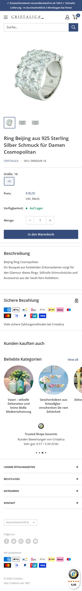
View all (73, 359)
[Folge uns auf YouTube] (35, 541)
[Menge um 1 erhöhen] (50, 220)
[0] (75, 17)
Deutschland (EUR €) (17, 522)
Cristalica (11, 161)
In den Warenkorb (41, 234)
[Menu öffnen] (6, 17)
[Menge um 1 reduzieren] (30, 220)
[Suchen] (73, 27)
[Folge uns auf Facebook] (6, 541)
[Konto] (67, 17)
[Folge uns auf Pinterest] (28, 541)
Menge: (9, 220)
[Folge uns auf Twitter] (13, 541)
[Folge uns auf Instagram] (21, 541)
